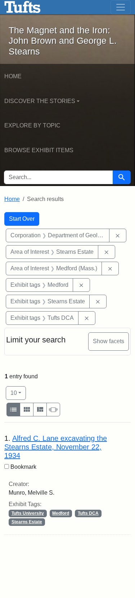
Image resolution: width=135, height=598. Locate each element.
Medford (60, 513)
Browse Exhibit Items (38, 150)
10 (18, 392)
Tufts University (28, 513)
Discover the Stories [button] (39, 101)
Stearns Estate (27, 521)
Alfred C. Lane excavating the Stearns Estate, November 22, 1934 (55, 446)
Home (13, 76)
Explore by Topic (32, 125)
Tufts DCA (88, 513)
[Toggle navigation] (121, 7)
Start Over (22, 219)
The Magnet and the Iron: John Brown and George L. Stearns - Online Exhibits (22, 7)
